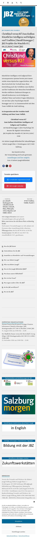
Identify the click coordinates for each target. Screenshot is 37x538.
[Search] (21, 2)
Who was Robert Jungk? (11, 265)
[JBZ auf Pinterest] (16, 2)
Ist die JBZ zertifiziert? (11, 287)
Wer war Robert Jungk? (11, 260)
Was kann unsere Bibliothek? (13, 274)
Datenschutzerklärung (12, 535)
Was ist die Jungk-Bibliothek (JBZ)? (15, 269)
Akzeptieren (18, 521)
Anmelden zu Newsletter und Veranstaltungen (19, 255)
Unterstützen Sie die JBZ (12, 251)
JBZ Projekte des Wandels (11, 30)
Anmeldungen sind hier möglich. (18, 158)
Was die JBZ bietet (10, 246)
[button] (34, 502)
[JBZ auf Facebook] (3, 2)
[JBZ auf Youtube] (12, 2)
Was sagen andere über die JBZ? (14, 283)
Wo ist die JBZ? (9, 292)
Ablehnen (18, 526)
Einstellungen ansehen (18, 532)
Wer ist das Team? (10, 278)
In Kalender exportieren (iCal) (19, 180)
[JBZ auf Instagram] (8, 2)
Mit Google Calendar (16, 186)
